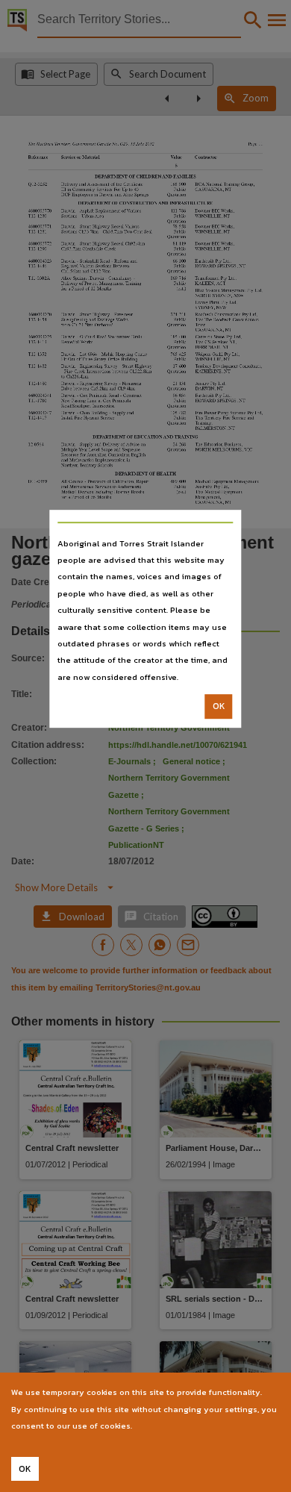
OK (219, 706)
